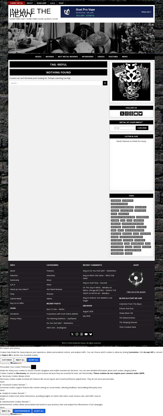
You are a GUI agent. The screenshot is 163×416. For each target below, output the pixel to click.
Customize (7, 360)
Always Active (24, 376)
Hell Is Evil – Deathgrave (56, 327)
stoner (137, 247)
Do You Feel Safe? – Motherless (60, 323)
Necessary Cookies (10, 376)
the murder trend (133, 250)
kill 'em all (141, 227)
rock (148, 243)
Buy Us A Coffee (17, 303)
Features (113, 56)
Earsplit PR (123, 214)
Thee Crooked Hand (127, 327)
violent (128, 253)
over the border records (131, 237)
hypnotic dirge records (132, 224)
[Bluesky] (140, 114)
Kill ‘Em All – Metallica (100, 293)
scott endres (117, 247)
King (84, 271)
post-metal (116, 240)
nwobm (114, 237)
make (113, 230)
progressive (116, 243)
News (125, 56)
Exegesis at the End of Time (122, 217)
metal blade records (135, 230)
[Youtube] (136, 114)
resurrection (137, 243)
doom (114, 214)
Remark (21, 384)
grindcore (138, 220)
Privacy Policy (15, 318)
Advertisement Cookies (11, 402)
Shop (61, 3)
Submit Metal (16, 3)
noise (136, 233)
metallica (127, 233)
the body (146, 247)
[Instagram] (127, 114)
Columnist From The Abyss (130, 304)
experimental (142, 217)
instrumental (128, 227)
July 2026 (86, 316)
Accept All (33, 360)
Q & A (52, 3)
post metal (140, 240)
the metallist (117, 250)
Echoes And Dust (126, 308)
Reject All (20, 360)
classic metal (127, 210)
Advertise (14, 275)
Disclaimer (14, 314)
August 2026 (88, 311)
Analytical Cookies (9, 393)
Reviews (50, 56)
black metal (140, 207)
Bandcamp (41, 3)
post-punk (128, 240)
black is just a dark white (122, 207)
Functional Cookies (10, 384)
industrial (115, 227)
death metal (140, 210)
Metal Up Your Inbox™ (19, 289)
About (30, 3)
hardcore (115, 224)
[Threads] (131, 114)
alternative (128, 200)
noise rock (145, 233)
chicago (115, 210)
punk (127, 243)
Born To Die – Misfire (55, 309)
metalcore (116, 233)
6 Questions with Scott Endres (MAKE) (62, 314)
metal (120, 230)
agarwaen (115, 200)
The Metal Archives (127, 318)
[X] (122, 114)
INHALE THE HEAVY (30, 13)
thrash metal (117, 253)
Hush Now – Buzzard (98, 283)
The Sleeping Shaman (128, 322)
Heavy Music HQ (126, 313)
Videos (101, 56)
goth (129, 220)
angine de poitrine (119, 204)
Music (38, 56)
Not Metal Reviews (68, 56)
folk (123, 220)
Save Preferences (22, 411)
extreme (114, 220)
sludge (128, 247)
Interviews (87, 56)
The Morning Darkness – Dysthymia (61, 318)
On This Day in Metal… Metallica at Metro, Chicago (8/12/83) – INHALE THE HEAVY (99, 290)
